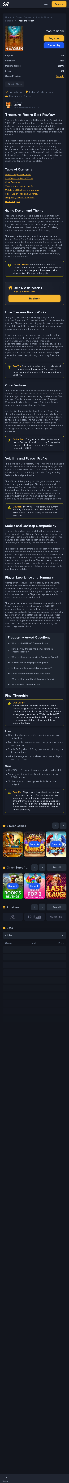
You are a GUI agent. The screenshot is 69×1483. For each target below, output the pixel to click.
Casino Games (23, 17)
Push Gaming (56, 834)
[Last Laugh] (56, 886)
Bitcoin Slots (42, 17)
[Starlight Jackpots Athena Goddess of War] (13, 844)
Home (8, 17)
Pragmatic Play (34, 834)
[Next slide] (63, 825)
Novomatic (12, 834)
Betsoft (9, 21)
